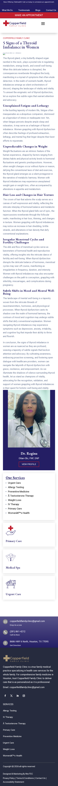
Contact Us (40, 778)
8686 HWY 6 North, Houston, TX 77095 (29, 641)
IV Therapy (13, 504)
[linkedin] (17, 695)
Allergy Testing (16, 487)
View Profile (29, 464)
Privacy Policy (9, 778)
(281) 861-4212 (17, 631)
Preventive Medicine (18, 491)
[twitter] (11, 695)
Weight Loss (14, 500)
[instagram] (24, 695)
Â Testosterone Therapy (21, 495)
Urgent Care (14, 482)
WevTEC (29, 774)
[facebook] (5, 695)
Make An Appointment (29, 15)
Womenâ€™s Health (19, 513)
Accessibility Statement (13, 782)
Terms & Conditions (25, 778)
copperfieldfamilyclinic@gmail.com (27, 621)
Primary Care (15, 508)
